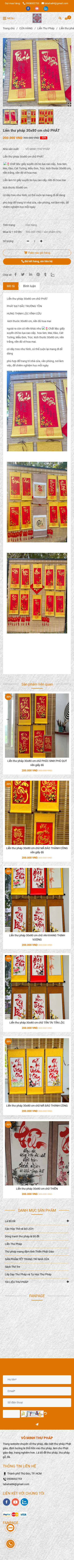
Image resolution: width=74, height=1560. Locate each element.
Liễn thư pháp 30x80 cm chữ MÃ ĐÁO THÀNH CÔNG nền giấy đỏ (37, 850)
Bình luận (29, 286)
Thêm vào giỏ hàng (38, 252)
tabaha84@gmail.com (56, 3)
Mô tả (11, 286)
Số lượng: (8, 241)
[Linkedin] (30, 275)
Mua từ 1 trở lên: (12, 232)
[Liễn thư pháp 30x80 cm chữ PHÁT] (37, 18)
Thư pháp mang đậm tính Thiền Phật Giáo (29, 1251)
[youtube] (37, 8)
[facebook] (28, 8)
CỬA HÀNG (26, 28)
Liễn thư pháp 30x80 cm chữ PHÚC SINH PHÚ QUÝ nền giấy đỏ (37, 763)
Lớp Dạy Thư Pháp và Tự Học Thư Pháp (28, 1274)
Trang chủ (9, 28)
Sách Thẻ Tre (12, 1266)
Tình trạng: (9, 225)
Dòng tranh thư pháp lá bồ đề (22, 1236)
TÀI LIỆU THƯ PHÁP (16, 1282)
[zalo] (46, 8)
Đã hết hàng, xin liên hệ (38, 261)
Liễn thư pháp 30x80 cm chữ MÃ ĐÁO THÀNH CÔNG (37, 1105)
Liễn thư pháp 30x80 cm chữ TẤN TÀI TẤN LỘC (37, 1022)
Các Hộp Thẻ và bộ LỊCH (19, 1228)
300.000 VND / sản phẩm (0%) (43, 232)
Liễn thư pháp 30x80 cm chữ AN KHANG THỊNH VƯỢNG (37, 937)
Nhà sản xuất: (11, 149)
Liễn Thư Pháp (45, 28)
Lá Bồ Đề (10, 1221)
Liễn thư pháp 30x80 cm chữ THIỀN (37, 1188)
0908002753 (32, 3)
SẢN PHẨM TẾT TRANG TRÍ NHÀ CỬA (27, 1259)
